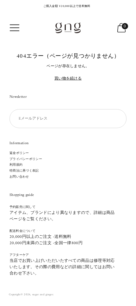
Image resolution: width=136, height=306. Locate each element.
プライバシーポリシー (25, 159)
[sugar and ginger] (68, 27)
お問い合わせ (19, 176)
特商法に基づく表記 (24, 171)
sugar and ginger (42, 294)
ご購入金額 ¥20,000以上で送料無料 (66, 6)
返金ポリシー (19, 153)
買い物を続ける (68, 79)
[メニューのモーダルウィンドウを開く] (14, 28)
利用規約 (15, 165)
